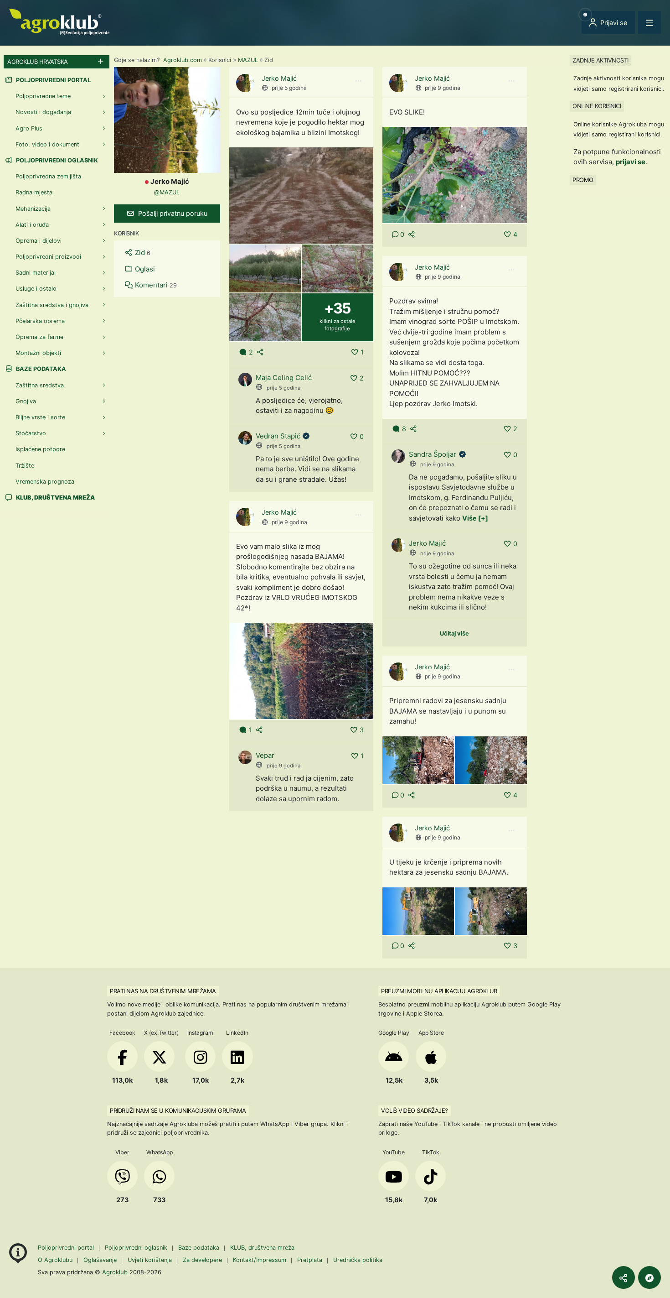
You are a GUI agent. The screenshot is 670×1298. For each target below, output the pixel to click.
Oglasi (144, 269)
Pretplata (309, 1259)
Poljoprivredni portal (53, 80)
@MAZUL (167, 192)
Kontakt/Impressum (259, 1259)
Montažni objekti (38, 352)
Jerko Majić (279, 78)
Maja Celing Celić (284, 377)
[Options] (358, 81)
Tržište (24, 465)
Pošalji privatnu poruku (171, 213)
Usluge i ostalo (36, 288)
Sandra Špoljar (432, 454)
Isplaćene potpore (40, 449)
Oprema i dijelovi (38, 240)
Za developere (202, 1259)
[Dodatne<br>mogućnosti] (649, 1277)
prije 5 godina (289, 87)
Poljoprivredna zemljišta (48, 176)
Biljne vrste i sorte (40, 417)
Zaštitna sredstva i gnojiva (51, 305)
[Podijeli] (623, 1277)
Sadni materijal (35, 272)
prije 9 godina (442, 87)
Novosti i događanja (43, 112)
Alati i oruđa (32, 224)
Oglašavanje (100, 1259)
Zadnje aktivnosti (600, 60)
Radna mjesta (33, 192)
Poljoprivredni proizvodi (48, 256)
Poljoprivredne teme (43, 96)
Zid (141, 252)
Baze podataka (40, 368)
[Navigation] (649, 22)
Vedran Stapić (278, 436)
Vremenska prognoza (44, 481)
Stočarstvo (30, 433)
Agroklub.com (182, 60)
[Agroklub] (59, 21)
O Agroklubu (55, 1259)
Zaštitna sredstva (39, 385)
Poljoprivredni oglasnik (56, 160)
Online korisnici (596, 105)
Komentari (155, 285)
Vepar (265, 755)
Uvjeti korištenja (150, 1259)
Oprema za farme (39, 337)
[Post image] (301, 195)
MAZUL (248, 60)
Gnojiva (25, 401)
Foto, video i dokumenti (48, 144)
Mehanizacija (33, 208)
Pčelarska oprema (40, 321)
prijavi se (630, 161)
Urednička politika (357, 1259)
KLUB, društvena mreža (262, 1247)
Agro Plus (28, 128)
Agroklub (115, 1272)
